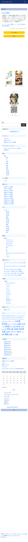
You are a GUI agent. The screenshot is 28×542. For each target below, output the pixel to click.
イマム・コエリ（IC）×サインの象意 (12, 275)
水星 (7, 161)
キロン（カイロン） (10, 282)
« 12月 (13, 389)
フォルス (8, 290)
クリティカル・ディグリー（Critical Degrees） (13, 368)
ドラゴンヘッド (9, 239)
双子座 (7, 215)
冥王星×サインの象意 (9, 203)
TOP (14, 36)
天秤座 (7, 222)
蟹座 (5, 26)
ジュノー (8, 284)
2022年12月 (7, 349)
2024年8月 (6, 343)
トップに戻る (24, 534)
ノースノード (21, 319)
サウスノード (9, 317)
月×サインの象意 (8, 188)
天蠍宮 (11, 326)
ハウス (5, 180)
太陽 (7, 157)
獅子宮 (15, 331)
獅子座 (7, 219)
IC (6, 249)
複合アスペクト (7, 140)
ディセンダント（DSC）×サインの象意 (13, 271)
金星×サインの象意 (8, 192)
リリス (7, 256)
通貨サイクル (7, 309)
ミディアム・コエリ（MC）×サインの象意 (14, 273)
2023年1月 (6, 347)
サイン (5, 210)
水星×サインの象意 (8, 190)
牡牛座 (7, 213)
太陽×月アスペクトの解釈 (10, 142)
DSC (5, 315)
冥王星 (7, 174)
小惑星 (11, 24)
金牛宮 (14, 334)
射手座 (7, 226)
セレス (8, 24)
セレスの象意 (6, 13)
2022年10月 (7, 353)
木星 (7, 167)
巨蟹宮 (3, 329)
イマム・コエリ (21, 315)
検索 (3, 122)
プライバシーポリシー (13, 535)
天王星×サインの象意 (9, 200)
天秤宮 (3, 326)
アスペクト (6, 138)
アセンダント (9, 243)
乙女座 (22, 24)
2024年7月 (6, 345)
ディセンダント (9, 245)
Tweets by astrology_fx (12, 407)
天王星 (7, 170)
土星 (7, 169)
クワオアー (8, 294)
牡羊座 (7, 211)
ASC (3, 315)
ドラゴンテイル (9, 241)
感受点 (5, 238)
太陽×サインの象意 (8, 186)
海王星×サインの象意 (9, 202)
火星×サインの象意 (8, 194)
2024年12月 (7, 341)
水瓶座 (7, 230)
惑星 (5, 156)
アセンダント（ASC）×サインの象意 (12, 269)
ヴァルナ (8, 301)
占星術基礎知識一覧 (14, 131)
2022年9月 (6, 354)
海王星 (7, 172)
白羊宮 (22, 331)
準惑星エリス (9, 299)
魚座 (7, 232)
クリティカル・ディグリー (10, 394)
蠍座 (8, 26)
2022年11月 (7, 351)
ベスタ (7, 286)
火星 (7, 165)
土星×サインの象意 (8, 198)
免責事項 (5, 535)
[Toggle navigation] (24, 2)
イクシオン (8, 303)
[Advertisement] (14, 55)
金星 (7, 163)
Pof (7, 251)
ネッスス (8, 292)
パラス (7, 288)
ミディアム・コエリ (6, 321)
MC (7, 247)
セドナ (7, 296)
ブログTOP (14, 32)
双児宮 (12, 324)
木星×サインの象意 (8, 196)
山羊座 (7, 228)
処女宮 (9, 324)
